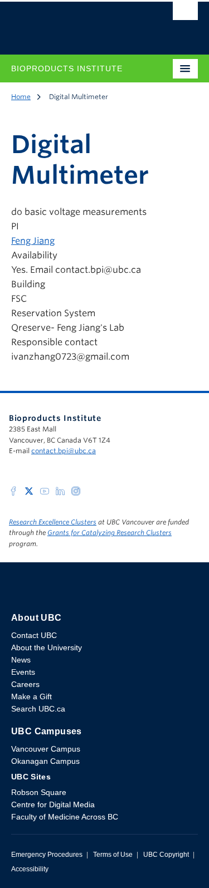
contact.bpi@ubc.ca (63, 451)
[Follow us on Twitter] (29, 490)
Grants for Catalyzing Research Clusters (109, 532)
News (21, 659)
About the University (46, 647)
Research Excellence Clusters (52, 522)
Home (21, 96)
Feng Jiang (33, 241)
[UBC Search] (185, 14)
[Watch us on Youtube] (44, 490)
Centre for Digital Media (53, 804)
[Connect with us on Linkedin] (60, 490)
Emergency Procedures (46, 854)
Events (23, 672)
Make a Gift (31, 696)
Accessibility (29, 869)
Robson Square (38, 792)
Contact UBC (34, 635)
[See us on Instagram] (75, 490)
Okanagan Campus (45, 761)
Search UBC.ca (38, 708)
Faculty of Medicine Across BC (64, 816)
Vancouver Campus (45, 748)
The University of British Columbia (76, 23)
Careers (25, 684)
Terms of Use (113, 854)
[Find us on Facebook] (13, 490)
